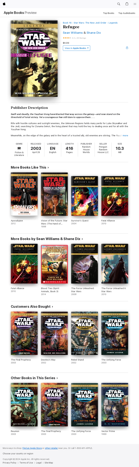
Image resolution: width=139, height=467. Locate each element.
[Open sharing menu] (127, 48)
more (125, 135)
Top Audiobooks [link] (126, 13)
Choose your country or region (18, 453)
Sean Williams (73, 32)
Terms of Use (26, 463)
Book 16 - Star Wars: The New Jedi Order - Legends (90, 22)
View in (75, 48)
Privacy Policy (9, 463)
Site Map (49, 463)
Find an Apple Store (32, 448)
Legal (39, 463)
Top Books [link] (108, 13)
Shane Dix (94, 32)
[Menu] (135, 4)
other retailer (51, 448)
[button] (119, 4)
